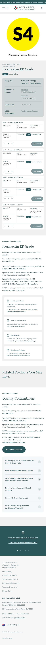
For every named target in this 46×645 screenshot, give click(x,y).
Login (5, 74)
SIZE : (5, 126)
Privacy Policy (7, 571)
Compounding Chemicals (11, 64)
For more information (14, 449)
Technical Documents (9, 587)
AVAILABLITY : (34, 126)
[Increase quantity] (12, 144)
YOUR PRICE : (21, 134)
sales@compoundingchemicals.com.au (18, 355)
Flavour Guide (7, 591)
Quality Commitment (9, 575)
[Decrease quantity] (5, 144)
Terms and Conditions (10, 579)
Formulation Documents (10, 583)
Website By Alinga (7, 638)
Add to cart (37, 144)
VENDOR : (6, 134)
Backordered (37, 226)
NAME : (5, 122)
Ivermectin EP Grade (15, 122)
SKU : (18, 126)
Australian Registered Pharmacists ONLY (22, 543)
